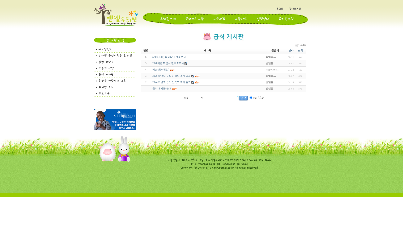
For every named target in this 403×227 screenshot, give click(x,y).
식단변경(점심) (160, 69)
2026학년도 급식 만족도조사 (168, 63)
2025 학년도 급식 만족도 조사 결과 (171, 75)
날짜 (290, 50)
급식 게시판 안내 (161, 88)
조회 (300, 50)
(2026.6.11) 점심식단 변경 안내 (169, 56)
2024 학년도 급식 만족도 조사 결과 (171, 82)
